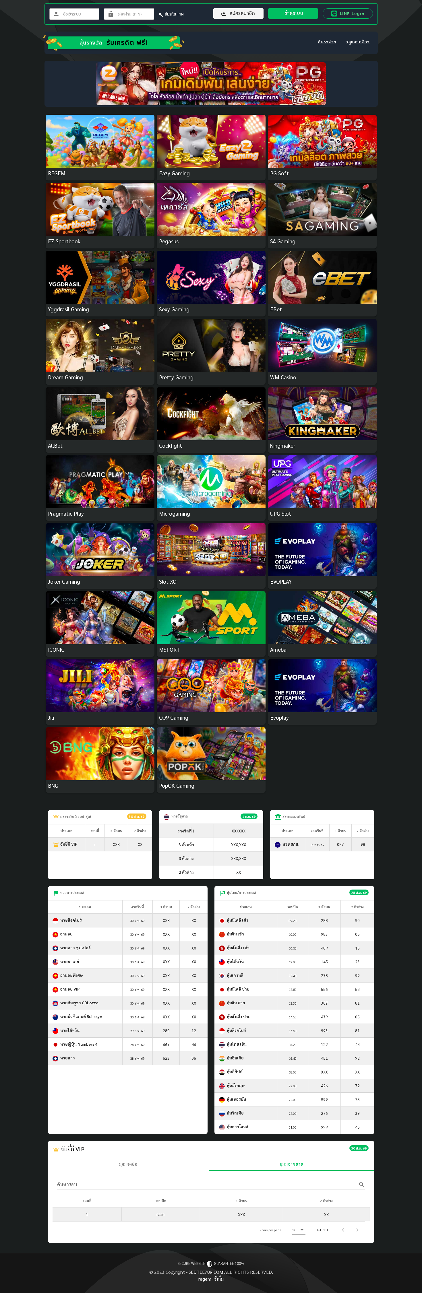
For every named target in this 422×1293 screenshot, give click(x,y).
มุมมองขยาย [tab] (291, 1163)
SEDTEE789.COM (206, 1272)
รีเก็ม (219, 1279)
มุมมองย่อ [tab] (128, 1163)
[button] (298, 1229)
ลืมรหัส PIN (174, 14)
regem (204, 1279)
